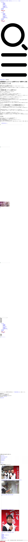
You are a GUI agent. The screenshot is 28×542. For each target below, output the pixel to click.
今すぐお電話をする (2, 541)
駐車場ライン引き (5, 7)
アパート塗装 (4, 5)
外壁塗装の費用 (2, 459)
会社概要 (2, 534)
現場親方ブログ (3, 537)
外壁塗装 (4, 13)
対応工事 (2, 2)
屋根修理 (4, 4)
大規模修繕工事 (5, 17)
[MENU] (14, 78)
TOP (2, 533)
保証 (2, 20)
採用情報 (2, 535)
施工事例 (2, 19)
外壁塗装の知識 (2, 460)
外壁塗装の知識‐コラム (3, 79)
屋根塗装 (4, 3)
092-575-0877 (5, 396)
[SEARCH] (14, 50)
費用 (3, 11)
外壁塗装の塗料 (2, 455)
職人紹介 (2, 8)
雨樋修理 (4, 16)
